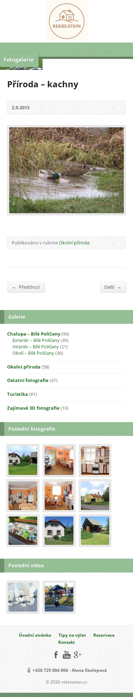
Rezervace (104, 635)
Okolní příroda (74, 242)
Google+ (77, 655)
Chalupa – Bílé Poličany (33, 334)
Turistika (17, 394)
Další (112, 286)
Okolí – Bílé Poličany (33, 353)
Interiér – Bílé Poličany (35, 346)
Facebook (56, 655)
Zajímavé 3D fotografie (33, 408)
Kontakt (66, 642)
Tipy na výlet (72, 635)
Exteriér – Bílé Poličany (36, 340)
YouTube (66, 655)
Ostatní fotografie (28, 380)
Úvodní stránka (35, 635)
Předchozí (26, 286)
